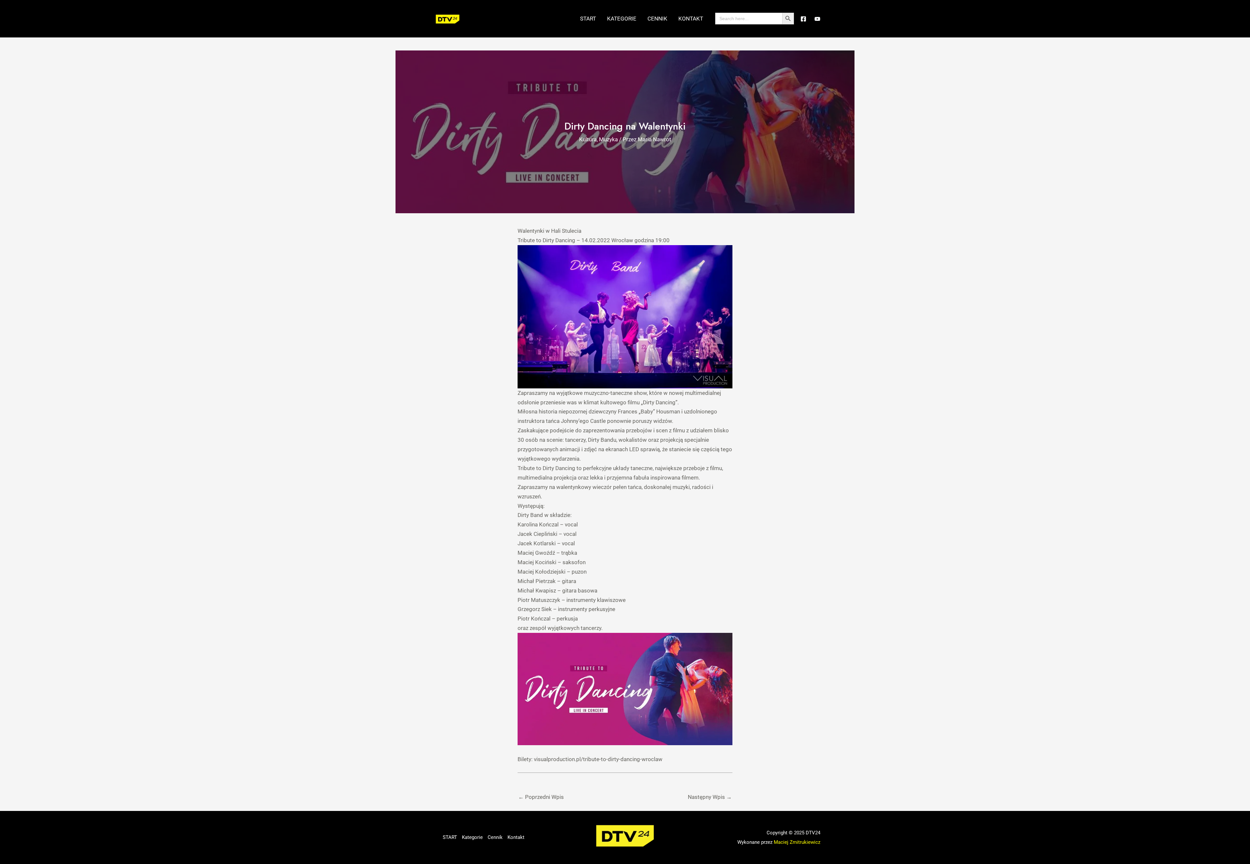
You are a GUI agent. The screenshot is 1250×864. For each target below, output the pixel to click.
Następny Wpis (710, 797)
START (588, 18)
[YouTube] (817, 19)
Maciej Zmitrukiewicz (797, 842)
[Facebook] (803, 19)
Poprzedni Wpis (541, 797)
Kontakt (690, 18)
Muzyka (608, 139)
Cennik (657, 18)
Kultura (588, 139)
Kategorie (621, 18)
